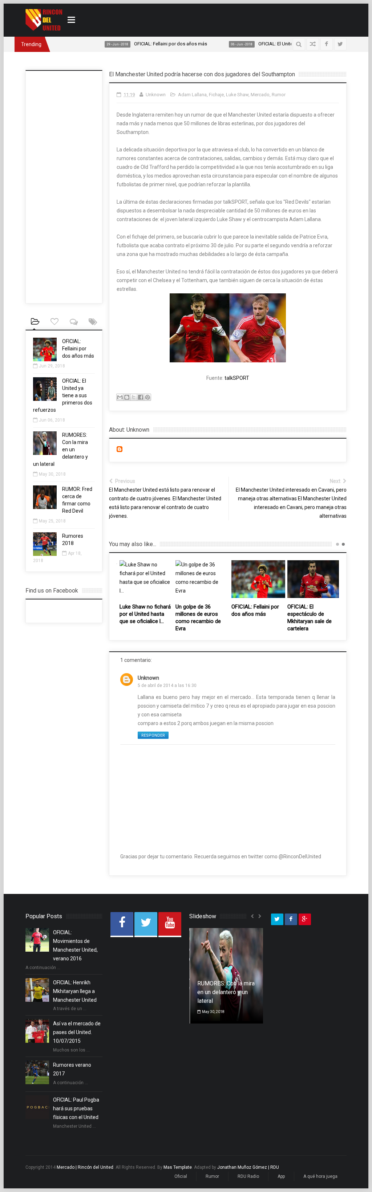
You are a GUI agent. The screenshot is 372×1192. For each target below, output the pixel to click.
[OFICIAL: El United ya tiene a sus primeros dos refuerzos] (45, 399)
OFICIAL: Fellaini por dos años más (133, 43)
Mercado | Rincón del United (85, 1167)
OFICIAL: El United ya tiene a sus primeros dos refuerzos (279, 43)
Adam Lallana (192, 94)
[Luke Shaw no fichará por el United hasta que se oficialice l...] (146, 579)
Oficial (180, 1176)
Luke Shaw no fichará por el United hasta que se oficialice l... (145, 614)
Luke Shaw (237, 94)
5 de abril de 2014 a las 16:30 (167, 685)
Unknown (148, 678)
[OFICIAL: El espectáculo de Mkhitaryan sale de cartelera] (314, 579)
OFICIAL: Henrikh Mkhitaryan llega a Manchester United (75, 991)
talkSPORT (237, 378)
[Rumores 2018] (45, 554)
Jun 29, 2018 (52, 366)
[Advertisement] (262, 19)
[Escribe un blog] (126, 397)
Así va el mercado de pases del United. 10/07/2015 (77, 1032)
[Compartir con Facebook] (140, 397)
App (281, 1176)
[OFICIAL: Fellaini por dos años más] (258, 579)
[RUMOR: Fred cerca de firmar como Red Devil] (45, 507)
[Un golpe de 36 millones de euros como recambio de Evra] (202, 579)
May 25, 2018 (52, 521)
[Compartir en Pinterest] (147, 397)
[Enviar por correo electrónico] (120, 397)
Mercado (260, 94)
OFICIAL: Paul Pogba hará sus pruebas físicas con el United (76, 1108)
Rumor (279, 94)
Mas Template (177, 1167)
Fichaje (216, 94)
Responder (153, 735)
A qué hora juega (320, 1176)
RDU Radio (248, 1176)
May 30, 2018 (52, 474)
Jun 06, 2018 (52, 420)
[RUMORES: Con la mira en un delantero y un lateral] (45, 453)
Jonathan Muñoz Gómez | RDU (248, 1167)
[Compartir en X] (133, 397)
